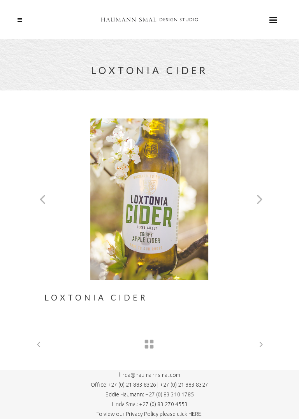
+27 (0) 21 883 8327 (184, 385)
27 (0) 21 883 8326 (134, 385)
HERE (194, 414)
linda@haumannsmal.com (149, 375)
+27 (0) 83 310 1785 (169, 394)
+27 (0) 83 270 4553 (163, 404)
